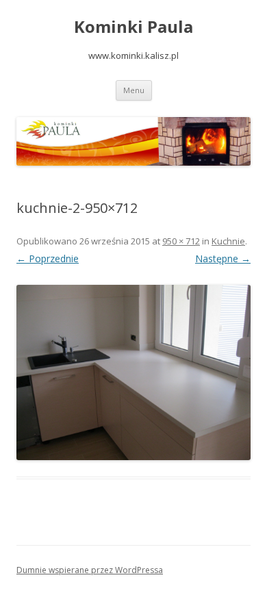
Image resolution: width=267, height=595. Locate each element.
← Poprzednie (47, 258)
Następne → (223, 258)
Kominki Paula (133, 27)
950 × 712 (181, 241)
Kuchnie (228, 241)
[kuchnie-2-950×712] (133, 372)
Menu (133, 90)
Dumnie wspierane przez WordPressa (89, 570)
